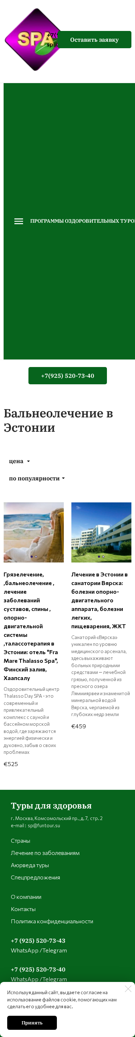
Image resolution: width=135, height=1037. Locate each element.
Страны (20, 840)
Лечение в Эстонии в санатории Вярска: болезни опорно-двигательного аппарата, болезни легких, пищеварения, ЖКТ (99, 600)
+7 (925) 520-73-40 (38, 969)
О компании (26, 896)
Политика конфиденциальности (52, 921)
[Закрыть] (128, 989)
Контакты (23, 908)
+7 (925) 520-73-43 (38, 940)
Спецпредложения (35, 877)
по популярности (34, 478)
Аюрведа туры (30, 864)
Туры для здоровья (51, 805)
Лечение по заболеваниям (45, 852)
